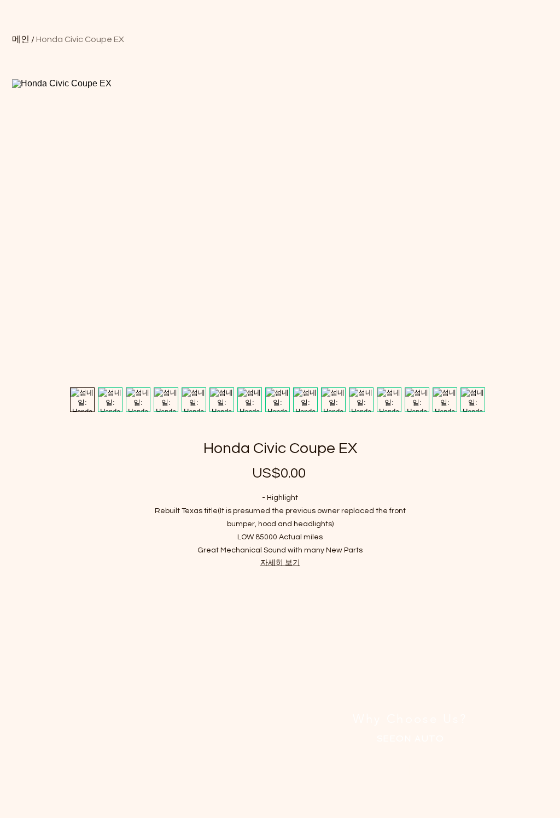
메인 (21, 39)
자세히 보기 (280, 563)
